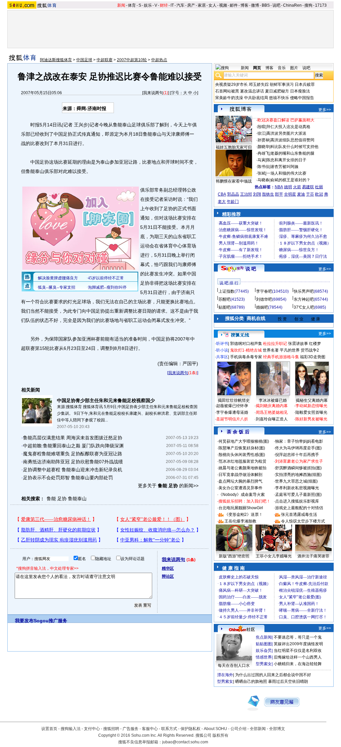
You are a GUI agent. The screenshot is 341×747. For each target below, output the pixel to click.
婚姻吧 (262, 307)
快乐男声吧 (304, 291)
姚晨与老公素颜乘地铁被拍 (242, 468)
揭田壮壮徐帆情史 (234, 400)
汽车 (180, 5)
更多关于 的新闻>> (168, 485)
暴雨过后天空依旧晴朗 (288, 681)
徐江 (261, 133)
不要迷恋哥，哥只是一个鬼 (298, 637)
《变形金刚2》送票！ (243, 514)
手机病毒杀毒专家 (246, 357)
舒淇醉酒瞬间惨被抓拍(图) (298, 468)
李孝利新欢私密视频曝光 (297, 488)
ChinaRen (292, 5)
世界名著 (271, 350)
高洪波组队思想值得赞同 (292, 140)
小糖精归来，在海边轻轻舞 (298, 664)
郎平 (279, 194)
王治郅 (246, 194)
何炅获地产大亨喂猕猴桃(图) (243, 441)
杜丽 (319, 187)
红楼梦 (315, 343)
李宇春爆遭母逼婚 (232, 412)
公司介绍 (238, 728)
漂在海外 (225, 674)
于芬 (310, 194)
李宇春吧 (264, 291)
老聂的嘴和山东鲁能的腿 (292, 153)
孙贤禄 (263, 140)
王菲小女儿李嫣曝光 (274, 556)
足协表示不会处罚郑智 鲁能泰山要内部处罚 (68, 477)
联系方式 (169, 728)
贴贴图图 (264, 644)
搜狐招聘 (111, 728)
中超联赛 (105, 60)
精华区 (168, 568)
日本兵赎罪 (305, 84)
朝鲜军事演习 (282, 84)
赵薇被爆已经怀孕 (232, 405)
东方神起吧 (304, 299)
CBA (222, 194)
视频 (223, 5)
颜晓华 (263, 146)
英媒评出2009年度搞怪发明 (298, 644)
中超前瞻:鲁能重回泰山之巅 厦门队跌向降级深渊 (73, 445)
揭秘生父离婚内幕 (312, 400)
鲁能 (51, 498)
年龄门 (233, 201)
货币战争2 (310, 350)
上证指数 (226, 291)
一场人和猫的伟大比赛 (286, 173)
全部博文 (277, 728)
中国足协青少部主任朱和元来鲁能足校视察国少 (106, 400)
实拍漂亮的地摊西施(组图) (298, 474)
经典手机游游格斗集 (281, 357)
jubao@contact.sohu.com (185, 742)
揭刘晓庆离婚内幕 (272, 405)
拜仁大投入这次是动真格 (288, 126)
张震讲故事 (298, 343)
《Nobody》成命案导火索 (241, 494)
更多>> (324, 109)
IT (172, 5)
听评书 (222, 343)
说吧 (276, 5)
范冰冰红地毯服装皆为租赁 (242, 461)
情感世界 (264, 657)
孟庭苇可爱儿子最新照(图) (298, 494)
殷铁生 (268, 194)
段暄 (261, 126)
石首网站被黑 (227, 91)
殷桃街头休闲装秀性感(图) (241, 454)
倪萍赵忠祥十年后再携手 (297, 454)
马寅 (261, 160)
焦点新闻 (264, 637)
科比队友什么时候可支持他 (294, 146)
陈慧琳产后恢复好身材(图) (241, 448)
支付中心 (92, 728)
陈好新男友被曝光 (311, 419)
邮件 (234, 5)
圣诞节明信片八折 (232, 419)
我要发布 (24, 620)
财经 (164, 5)
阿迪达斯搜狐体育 (56, 60)
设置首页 (49, 728)
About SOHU (215, 728)
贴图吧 (224, 307)
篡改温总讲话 (252, 91)
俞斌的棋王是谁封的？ (290, 180)
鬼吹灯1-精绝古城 (246, 350)
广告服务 (131, 728)
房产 (191, 5)
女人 (212, 5)
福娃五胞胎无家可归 (234, 147)
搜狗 (308, 5)
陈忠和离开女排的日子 (286, 160)
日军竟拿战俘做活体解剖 (240, 474)
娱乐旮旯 (264, 650)
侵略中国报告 (302, 97)
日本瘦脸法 (300, 91)
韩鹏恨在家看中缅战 (234, 181)
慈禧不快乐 (279, 97)
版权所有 (220, 735)
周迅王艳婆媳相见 (272, 412)
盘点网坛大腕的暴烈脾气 (240, 481)
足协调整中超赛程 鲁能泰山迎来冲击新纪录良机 (72, 469)
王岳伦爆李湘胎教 (240, 521)
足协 (62, 498)
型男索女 (264, 664)
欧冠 (319, 194)
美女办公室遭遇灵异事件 (240, 488)
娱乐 (148, 5)
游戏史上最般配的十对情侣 (299, 508)
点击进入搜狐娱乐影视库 (297, 501)
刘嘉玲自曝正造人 (272, 419)
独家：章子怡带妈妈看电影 (299, 441)
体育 (132, 5)
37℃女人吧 (304, 307)
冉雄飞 (263, 153)
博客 (244, 5)
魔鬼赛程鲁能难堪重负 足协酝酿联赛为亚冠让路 (72, 453)
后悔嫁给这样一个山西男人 (298, 657)
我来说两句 (153, 92)
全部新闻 (258, 728)
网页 (257, 68)
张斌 (261, 173)
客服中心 (150, 728)
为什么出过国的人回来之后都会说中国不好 (273, 674)
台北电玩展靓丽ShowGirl (240, 508)
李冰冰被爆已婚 (273, 400)
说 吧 (250, 268)
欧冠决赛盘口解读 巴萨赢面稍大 (285, 120)
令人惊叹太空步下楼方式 (303, 521)
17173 (321, 5)
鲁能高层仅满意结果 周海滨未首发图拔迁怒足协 (72, 437)
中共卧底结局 (256, 97)
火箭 (297, 187)
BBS (266, 5)
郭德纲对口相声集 (246, 343)
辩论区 (168, 576)
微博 (255, 5)
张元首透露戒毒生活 (299, 514)
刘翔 (257, 194)
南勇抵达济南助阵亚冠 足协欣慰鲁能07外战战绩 (73, 461)
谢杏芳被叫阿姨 (284, 166)
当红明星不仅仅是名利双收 (298, 650)
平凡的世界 (290, 350)
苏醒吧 (224, 299)
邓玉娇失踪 (259, 84)
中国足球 (84, 60)
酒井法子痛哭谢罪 (313, 556)
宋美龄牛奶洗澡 (229, 97)
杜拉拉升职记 (275, 343)
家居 (202, 5)
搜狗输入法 (71, 728)
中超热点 (159, 60)
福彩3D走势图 (312, 357)
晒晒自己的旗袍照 (251, 681)
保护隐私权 (190, 728)
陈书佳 (263, 166)
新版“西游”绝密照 (234, 556)
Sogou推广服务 (50, 620)
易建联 (308, 187)
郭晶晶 (233, 194)
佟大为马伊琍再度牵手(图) (298, 448)
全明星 (290, 194)
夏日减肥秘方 (277, 91)
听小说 (222, 350)
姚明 (288, 187)
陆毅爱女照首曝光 (311, 412)
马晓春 (263, 180)
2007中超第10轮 (132, 60)
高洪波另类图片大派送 (286, 133)
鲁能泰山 (77, 498)
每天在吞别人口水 (234, 665)
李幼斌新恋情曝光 (311, 405)
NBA (279, 187)
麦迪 (301, 194)
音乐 (282, 68)
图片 (294, 68)
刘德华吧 (264, 299)
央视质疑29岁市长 (231, 84)
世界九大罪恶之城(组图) (296, 481)
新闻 (121, 5)
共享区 (222, 357)
